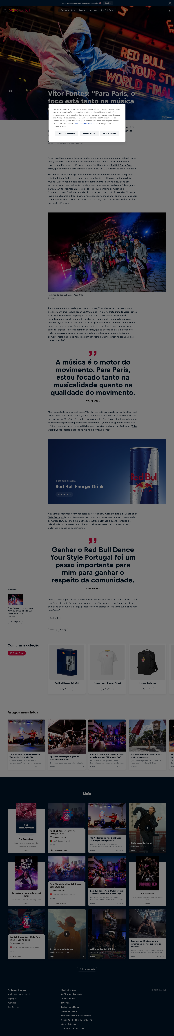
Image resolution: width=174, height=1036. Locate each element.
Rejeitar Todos (89, 133)
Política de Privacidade (84, 123)
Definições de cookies (66, 133)
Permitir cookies (109, 133)
